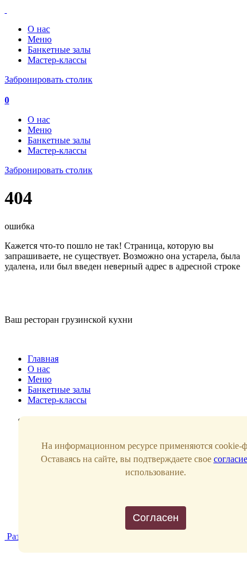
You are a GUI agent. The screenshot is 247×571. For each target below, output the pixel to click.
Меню (40, 39)
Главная (43, 358)
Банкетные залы (59, 49)
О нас (39, 29)
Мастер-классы (57, 60)
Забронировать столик (48, 79)
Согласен (156, 517)
